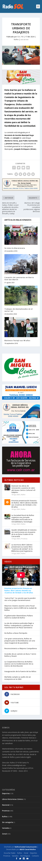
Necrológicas (25, 856)
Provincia (24, 539)
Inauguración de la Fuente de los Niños (20, 671)
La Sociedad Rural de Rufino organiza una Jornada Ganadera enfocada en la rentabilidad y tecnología (22, 518)
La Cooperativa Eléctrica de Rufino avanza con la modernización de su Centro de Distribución (18, 664)
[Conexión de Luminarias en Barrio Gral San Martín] (21, 264)
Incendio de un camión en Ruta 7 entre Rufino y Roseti (20, 655)
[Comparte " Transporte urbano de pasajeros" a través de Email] (23, 167)
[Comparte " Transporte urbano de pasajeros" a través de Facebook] (14, 167)
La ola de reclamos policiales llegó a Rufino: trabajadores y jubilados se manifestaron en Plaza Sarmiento (19, 625)
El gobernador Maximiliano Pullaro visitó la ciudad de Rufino (18, 617)
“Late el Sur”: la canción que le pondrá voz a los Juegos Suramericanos (19, 599)
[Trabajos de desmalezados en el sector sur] (21, 296)
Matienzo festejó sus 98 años (17, 340)
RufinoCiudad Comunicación (26, 847)
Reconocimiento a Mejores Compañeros (20, 648)
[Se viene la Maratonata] (21, 235)
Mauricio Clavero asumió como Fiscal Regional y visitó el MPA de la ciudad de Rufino (20, 608)
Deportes (6, 793)
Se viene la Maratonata (14, 248)
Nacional (5, 805)
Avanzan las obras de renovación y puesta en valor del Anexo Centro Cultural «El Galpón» (23, 489)
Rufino (16, 39)
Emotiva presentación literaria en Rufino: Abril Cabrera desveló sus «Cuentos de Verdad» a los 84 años (24, 503)
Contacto (35, 856)
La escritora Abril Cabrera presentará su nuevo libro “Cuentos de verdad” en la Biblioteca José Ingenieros (22, 548)
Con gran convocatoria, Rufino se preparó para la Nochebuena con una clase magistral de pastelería (19, 641)
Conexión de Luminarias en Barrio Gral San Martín (19, 278)
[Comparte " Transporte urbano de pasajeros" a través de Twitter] (18, 167)
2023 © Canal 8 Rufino (27, 849)
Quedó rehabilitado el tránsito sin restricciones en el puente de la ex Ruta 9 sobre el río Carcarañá (24, 533)
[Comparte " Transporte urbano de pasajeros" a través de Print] (28, 167)
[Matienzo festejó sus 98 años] (21, 327)
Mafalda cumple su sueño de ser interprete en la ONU (17, 678)
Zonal (4, 834)
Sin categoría (7, 822)
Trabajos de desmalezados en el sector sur (18, 310)
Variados (5, 828)
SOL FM (20, 37)
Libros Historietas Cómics (12, 799)
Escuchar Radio (9, 853)
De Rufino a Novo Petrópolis (15, 633)
